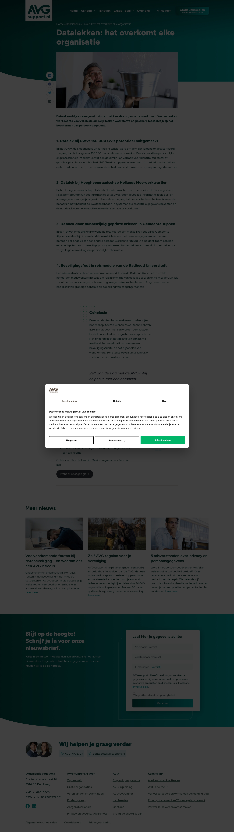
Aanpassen (115, 440)
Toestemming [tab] (69, 401)
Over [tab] (164, 401)
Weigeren (71, 440)
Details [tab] (117, 401)
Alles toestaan (163, 440)
